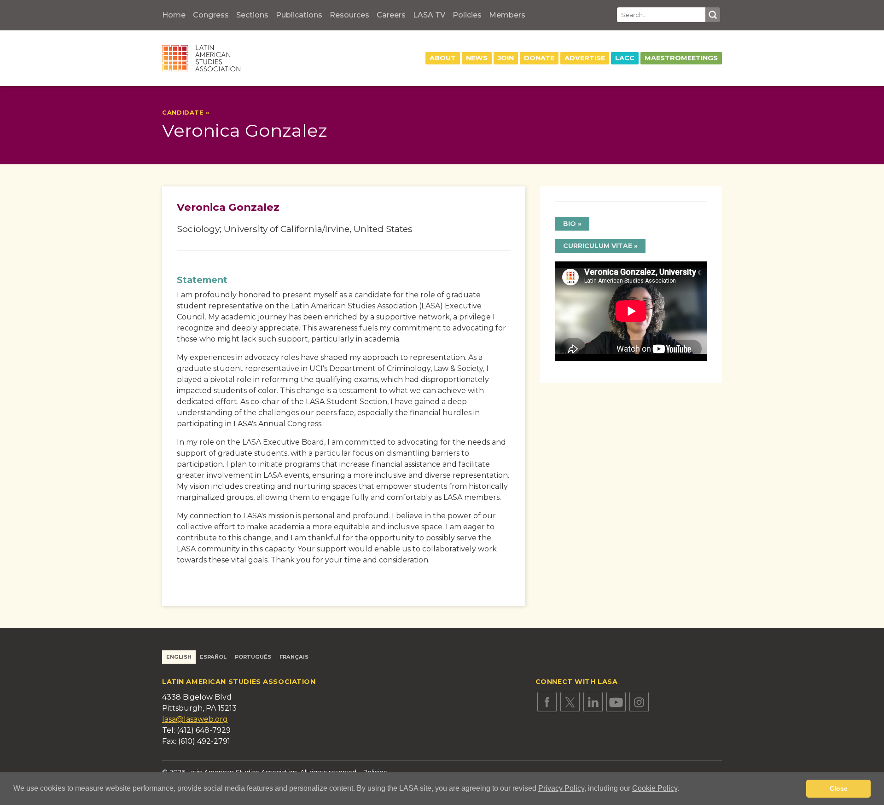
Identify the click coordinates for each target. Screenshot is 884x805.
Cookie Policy (654, 788)
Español (213, 657)
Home (174, 15)
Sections (252, 15)
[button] (682, 789)
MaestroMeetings (681, 58)
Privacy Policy (561, 788)
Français (293, 657)
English (179, 657)
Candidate (184, 112)
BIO (569, 224)
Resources (349, 15)
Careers (391, 15)
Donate (539, 58)
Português (253, 657)
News (477, 58)
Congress (211, 15)
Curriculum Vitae (597, 246)
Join (506, 58)
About (443, 58)
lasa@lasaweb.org (195, 719)
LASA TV (429, 15)
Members (507, 15)
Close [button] (839, 788)
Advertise (584, 58)
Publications (299, 15)
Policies (467, 15)
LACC (624, 58)
